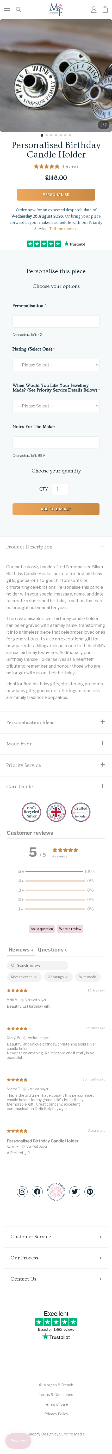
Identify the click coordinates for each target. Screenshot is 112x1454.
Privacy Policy (56, 1414)
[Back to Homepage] (56, 9)
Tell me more (61, 228)
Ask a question (42, 929)
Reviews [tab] (21, 950)
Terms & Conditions (56, 1394)
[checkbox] (88, 977)
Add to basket (56, 509)
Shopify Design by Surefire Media (56, 1434)
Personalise (56, 194)
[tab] (42, 135)
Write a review (70, 929)
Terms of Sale (56, 1404)
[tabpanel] (56, 1062)
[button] (56, 871)
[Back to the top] (56, 1192)
